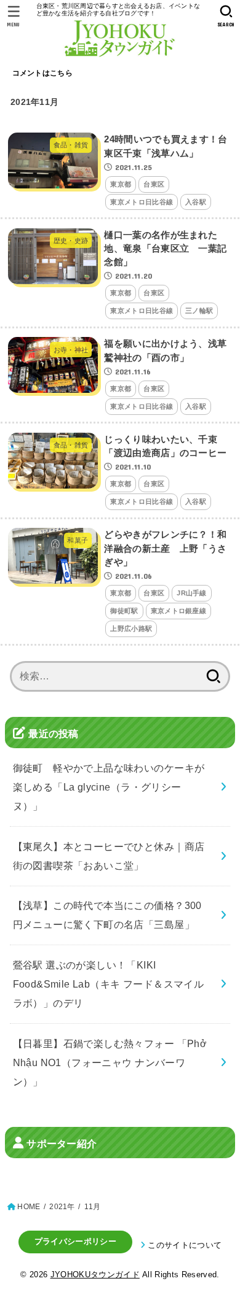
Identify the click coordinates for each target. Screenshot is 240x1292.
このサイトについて (185, 1245)
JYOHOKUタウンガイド (95, 1274)
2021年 (61, 1206)
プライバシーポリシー (75, 1241)
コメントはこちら (42, 73)
